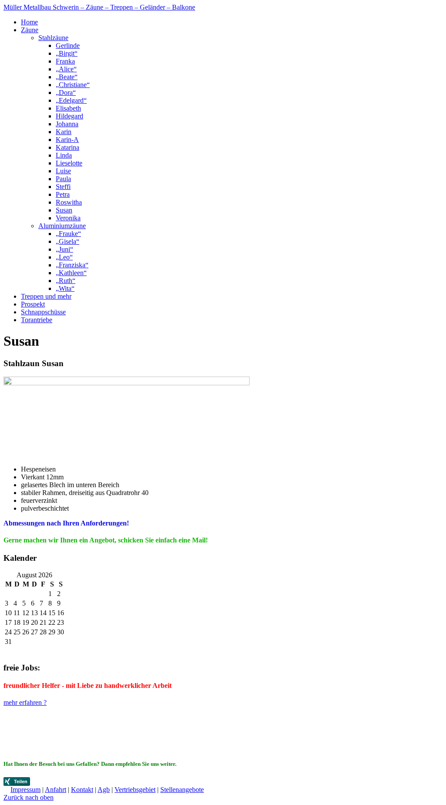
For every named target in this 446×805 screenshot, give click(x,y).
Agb (104, 789)
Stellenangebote (182, 789)
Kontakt (82, 789)
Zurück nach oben (28, 797)
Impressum (25, 789)
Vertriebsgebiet (135, 789)
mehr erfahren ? (25, 702)
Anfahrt (55, 789)
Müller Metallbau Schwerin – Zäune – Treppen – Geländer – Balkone (99, 7)
